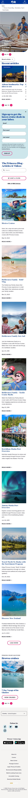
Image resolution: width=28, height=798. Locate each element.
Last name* (6, 137)
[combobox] (7, 59)
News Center (13, 760)
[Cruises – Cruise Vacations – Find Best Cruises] (13, 2)
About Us (13, 754)
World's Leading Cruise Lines (13, 773)
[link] (6, 48)
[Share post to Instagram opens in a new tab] (5, 731)
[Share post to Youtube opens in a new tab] (16, 727)
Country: (4, 713)
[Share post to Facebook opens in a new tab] (5, 727)
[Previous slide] (3, 54)
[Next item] (11, 105)
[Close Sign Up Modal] (26, 112)
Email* (5, 123)
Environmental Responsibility (13, 770)
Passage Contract (14, 763)
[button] (7, 99)
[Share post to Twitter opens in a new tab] (11, 727)
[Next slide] (10, 54)
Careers (14, 757)
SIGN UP (7, 153)
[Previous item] (3, 105)
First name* (6, 130)
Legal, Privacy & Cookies (13, 767)
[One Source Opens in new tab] (14, 784)
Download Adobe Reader (13, 779)
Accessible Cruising (14, 776)
